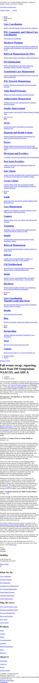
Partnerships (3, 661)
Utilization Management (7, 595)
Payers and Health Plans (7, 613)
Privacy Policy (4, 564)
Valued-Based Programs (7, 592)
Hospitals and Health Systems (9, 610)
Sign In (14, 10)
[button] (19, 548)
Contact (2, 10)
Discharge (3, 653)
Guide (2, 630)
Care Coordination (5, 576)
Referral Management (6, 646)
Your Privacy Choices (21, 675)
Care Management (5, 640)
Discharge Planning (6, 579)
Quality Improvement (6, 599)
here (15, 545)
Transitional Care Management (9, 586)
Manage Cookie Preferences (27, 673)
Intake (2, 650)
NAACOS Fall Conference (19, 385)
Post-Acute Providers (6, 616)
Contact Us (3, 664)
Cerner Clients (4, 622)
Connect (2, 634)
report (8, 487)
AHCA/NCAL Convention (15, 387)
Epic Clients (3, 619)
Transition (3, 643)
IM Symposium (34, 383)
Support (7, 10)
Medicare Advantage (6, 427)
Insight (2, 637)
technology (6, 430)
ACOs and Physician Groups (8, 607)
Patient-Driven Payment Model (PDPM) (12, 525)
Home (5, 17)
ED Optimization (5, 583)
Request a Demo (9, 356)
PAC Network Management (8, 589)
